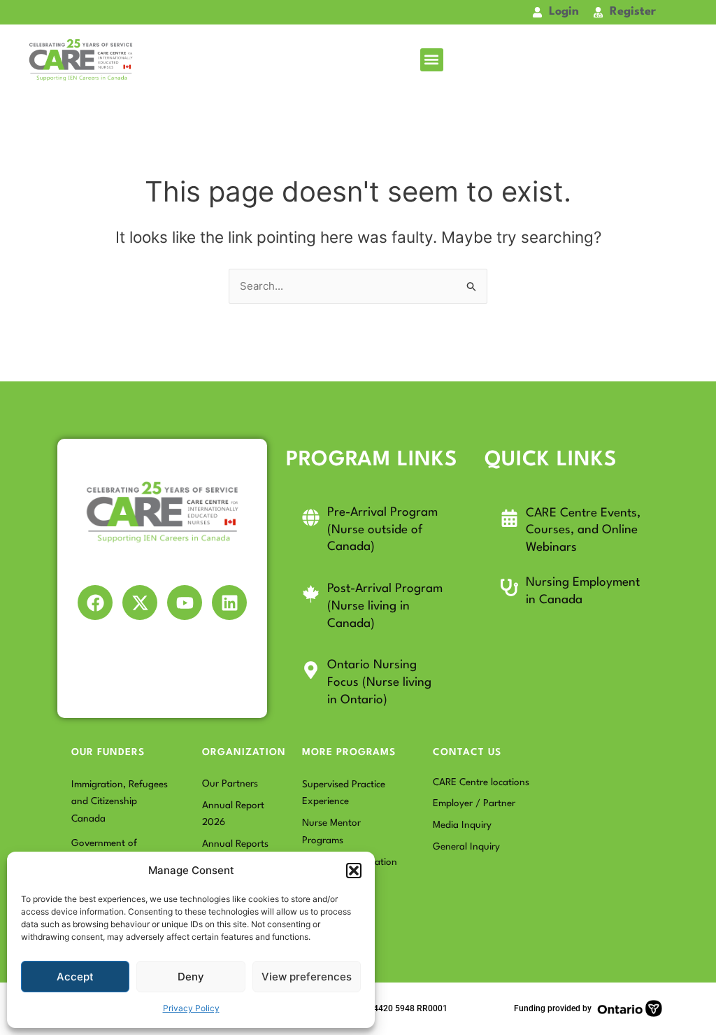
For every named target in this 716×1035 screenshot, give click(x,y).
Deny (191, 976)
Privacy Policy (191, 1008)
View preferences (307, 976)
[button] (354, 871)
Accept (75, 976)
